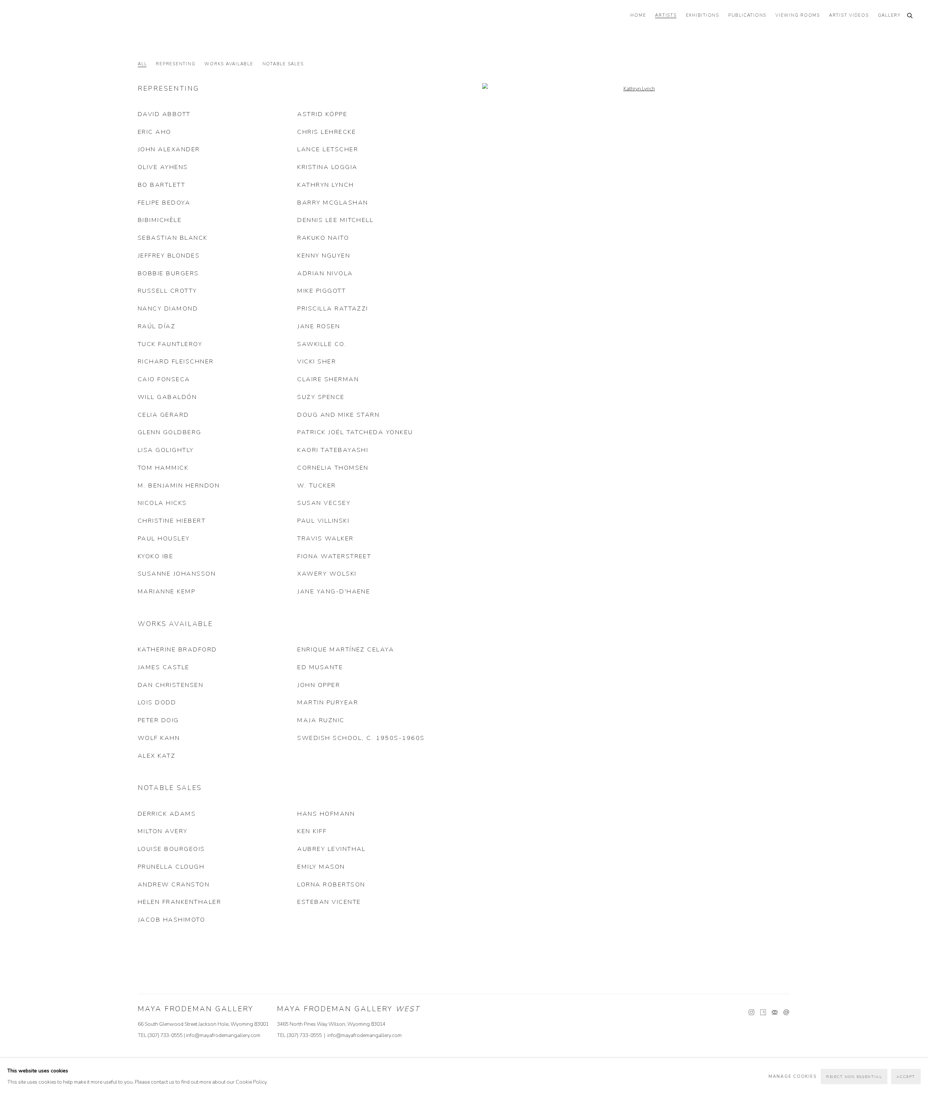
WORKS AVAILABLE (228, 64)
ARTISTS (665, 15)
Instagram (751, 1012)
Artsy (763, 1012)
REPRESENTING (175, 64)
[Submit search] (910, 16)
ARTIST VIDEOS (849, 15)
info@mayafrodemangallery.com (223, 1035)
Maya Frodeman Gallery (65, 16)
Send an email (786, 1012)
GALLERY (889, 15)
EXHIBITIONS (702, 15)
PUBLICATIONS (747, 15)
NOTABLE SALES (283, 64)
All (142, 64)
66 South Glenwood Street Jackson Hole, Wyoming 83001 (203, 1024)
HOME (638, 15)
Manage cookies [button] (792, 1076)
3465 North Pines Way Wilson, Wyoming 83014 (331, 1024)
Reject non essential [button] (854, 1076)
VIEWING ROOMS (797, 15)
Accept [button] (905, 1076)
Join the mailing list (774, 1012)
